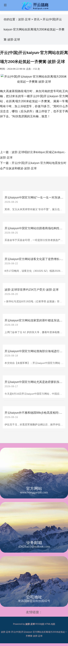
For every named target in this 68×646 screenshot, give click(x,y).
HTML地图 (50, 624)
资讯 (37, 19)
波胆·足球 (24, 19)
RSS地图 (39, 624)
